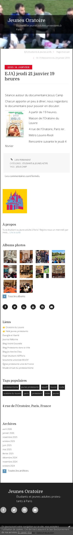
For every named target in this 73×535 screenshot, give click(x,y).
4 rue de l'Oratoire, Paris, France (27, 406)
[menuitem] (38, 51)
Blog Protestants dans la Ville (16, 347)
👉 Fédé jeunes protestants (15, 331)
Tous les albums (16, 296)
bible (47, 393)
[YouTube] (33, 306)
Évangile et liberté (11, 335)
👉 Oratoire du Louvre (13, 327)
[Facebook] (5, 306)
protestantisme (11, 387)
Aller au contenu (10, 2)
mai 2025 (7, 449)
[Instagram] (42, 306)
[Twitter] (14, 306)
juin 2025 (7, 445)
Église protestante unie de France (18, 363)
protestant (37, 393)
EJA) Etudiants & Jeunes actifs (37, 51)
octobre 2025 (9, 441)
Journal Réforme (10, 339)
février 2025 (8, 453)
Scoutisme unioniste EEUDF (16, 359)
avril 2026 (7, 429)
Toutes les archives (18, 470)
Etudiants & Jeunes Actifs (35, 163)
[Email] (51, 306)
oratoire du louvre (12, 393)
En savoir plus (25, 532)
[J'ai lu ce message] (69, 526)
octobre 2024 (9, 465)
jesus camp (21, 166)
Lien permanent (22, 160)
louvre (53, 387)
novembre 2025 (10, 437)
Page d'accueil (63, 51)
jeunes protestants (30, 387)
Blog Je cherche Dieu (12, 351)
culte (62, 387)
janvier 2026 (8, 433)
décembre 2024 (10, 457)
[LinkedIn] (23, 306)
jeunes (56, 393)
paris (26, 393)
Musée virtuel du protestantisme (18, 367)
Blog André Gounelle (12, 343)
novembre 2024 (10, 461)
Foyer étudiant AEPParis (14, 355)
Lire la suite (15, 232)
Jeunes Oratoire (26, 20)
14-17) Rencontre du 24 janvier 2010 (53, 57)
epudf (44, 387)
